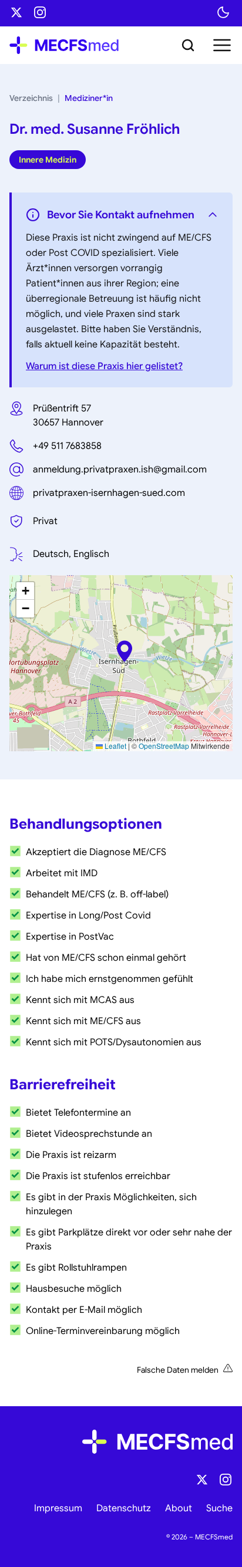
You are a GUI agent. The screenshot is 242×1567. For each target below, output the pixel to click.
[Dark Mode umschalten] (223, 12)
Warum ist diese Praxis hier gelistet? (104, 366)
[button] (124, 651)
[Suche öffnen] (188, 45)
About (178, 1508)
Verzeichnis (31, 98)
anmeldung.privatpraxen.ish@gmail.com (120, 469)
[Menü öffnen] (221, 45)
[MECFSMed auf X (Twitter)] (16, 12)
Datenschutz (123, 1508)
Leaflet (114, 746)
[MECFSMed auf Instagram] (40, 12)
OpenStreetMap (164, 746)
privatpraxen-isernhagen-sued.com (109, 493)
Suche (219, 1508)
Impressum (58, 1508)
